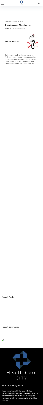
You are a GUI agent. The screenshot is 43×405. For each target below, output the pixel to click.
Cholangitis (6, 304)
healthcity (8, 28)
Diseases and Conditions (14, 21)
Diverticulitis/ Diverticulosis (12, 316)
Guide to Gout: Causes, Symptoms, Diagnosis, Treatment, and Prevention (20, 308)
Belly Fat (5, 313)
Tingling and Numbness (18, 25)
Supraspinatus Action (10, 319)
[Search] (39, 3)
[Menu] (3, 3)
